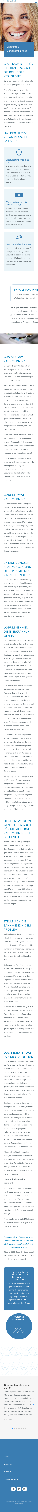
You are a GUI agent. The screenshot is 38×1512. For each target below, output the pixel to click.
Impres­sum (7, 1472)
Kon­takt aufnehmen (19, 1318)
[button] (33, 1404)
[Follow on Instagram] (24, 1489)
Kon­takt (6, 1456)
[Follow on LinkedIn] (19, 1489)
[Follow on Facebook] (13, 1489)
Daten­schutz (8, 1464)
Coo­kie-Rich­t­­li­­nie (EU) (11, 1479)
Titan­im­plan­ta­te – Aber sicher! (17, 1386)
